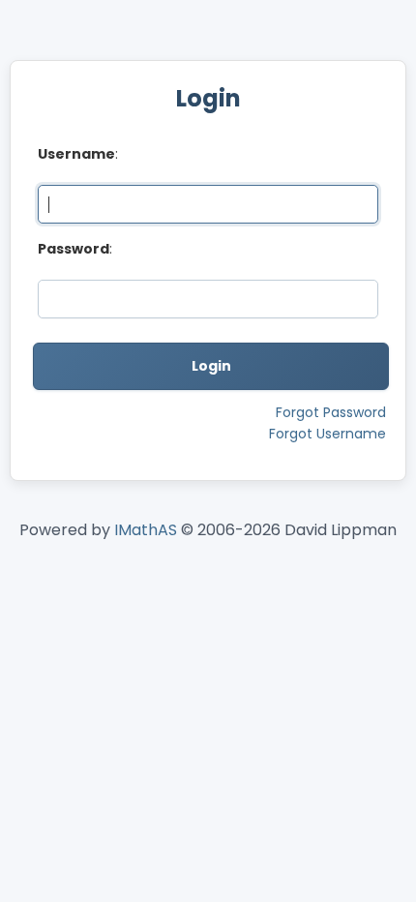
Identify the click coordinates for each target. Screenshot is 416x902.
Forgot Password (331, 412)
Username (76, 154)
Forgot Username (327, 433)
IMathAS (145, 530)
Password (73, 248)
